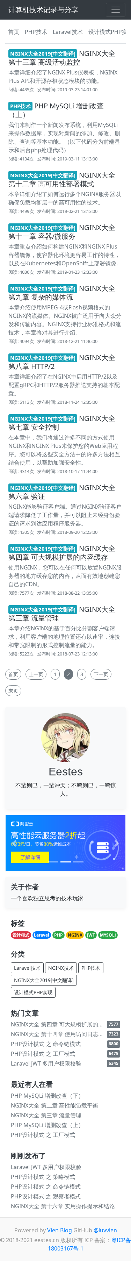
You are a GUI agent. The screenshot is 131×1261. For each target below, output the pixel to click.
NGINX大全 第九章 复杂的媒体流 (61, 293)
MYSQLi (108, 935)
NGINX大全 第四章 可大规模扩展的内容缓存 (61, 553)
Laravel (41, 935)
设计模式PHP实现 (33, 992)
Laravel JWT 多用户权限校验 (46, 1063)
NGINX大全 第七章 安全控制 (61, 423)
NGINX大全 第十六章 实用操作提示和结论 (63, 1206)
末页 (13, 690)
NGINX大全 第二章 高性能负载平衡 (54, 1105)
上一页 (36, 674)
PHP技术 (36, 32)
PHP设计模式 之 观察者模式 (46, 1196)
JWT (91, 935)
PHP (58, 935)
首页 (13, 32)
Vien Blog (59, 1230)
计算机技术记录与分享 (43, 9)
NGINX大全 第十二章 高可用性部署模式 (61, 179)
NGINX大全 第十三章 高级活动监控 (61, 58)
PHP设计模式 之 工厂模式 (43, 1054)
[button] (14, 843)
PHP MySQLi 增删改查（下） (47, 1095)
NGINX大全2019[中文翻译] (44, 980)
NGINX (75, 935)
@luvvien (105, 1230)
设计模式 (21, 935)
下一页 (101, 674)
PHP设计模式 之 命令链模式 (46, 1044)
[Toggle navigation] (115, 10)
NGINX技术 (61, 968)
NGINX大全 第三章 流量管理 (61, 613)
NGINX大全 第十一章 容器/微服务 (61, 232)
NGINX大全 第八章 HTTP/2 (61, 362)
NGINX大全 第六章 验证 (61, 492)
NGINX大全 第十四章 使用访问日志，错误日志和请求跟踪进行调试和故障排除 (59, 1034)
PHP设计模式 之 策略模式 (43, 1177)
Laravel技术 (68, 32)
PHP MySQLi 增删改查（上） (56, 110)
